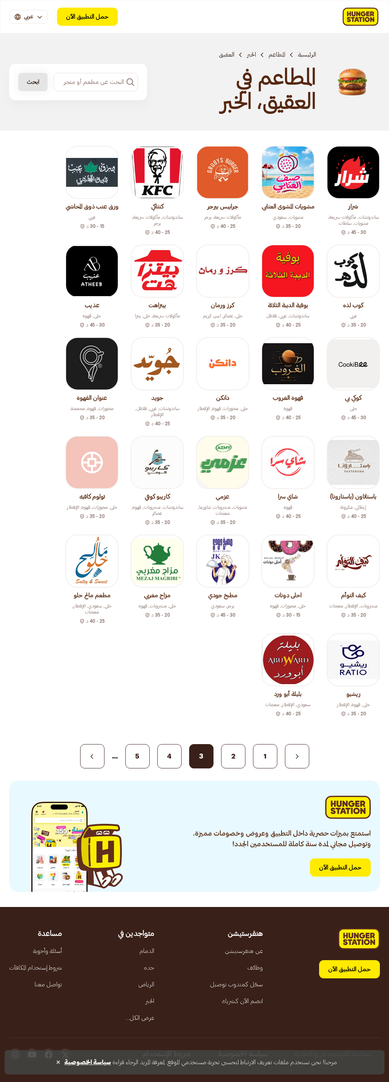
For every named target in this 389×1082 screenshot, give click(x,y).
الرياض (146, 984)
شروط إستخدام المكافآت (35, 968)
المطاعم (277, 55)
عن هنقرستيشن (244, 951)
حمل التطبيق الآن (87, 17)
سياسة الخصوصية (87, 1062)
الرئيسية (307, 55)
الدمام (146, 951)
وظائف (255, 968)
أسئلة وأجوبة (47, 951)
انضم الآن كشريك (242, 1001)
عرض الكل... (140, 1018)
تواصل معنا (48, 984)
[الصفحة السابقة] (297, 756)
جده (149, 968)
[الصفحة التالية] (92, 756)
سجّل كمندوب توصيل (236, 984)
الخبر (251, 55)
